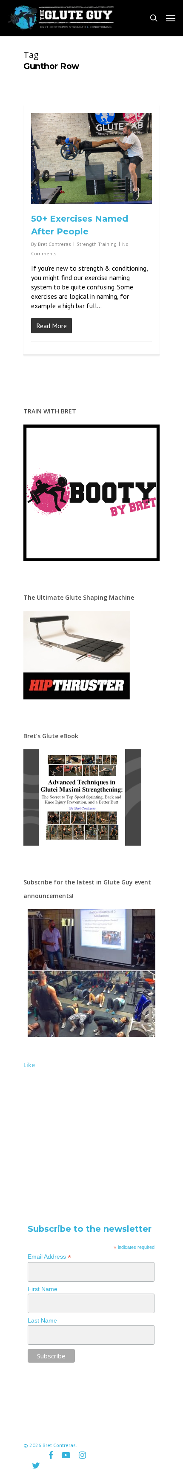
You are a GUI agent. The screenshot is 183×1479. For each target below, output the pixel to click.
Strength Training (97, 244)
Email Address (49, 1257)
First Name (42, 1288)
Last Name (42, 1320)
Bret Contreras (54, 244)
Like (29, 1065)
